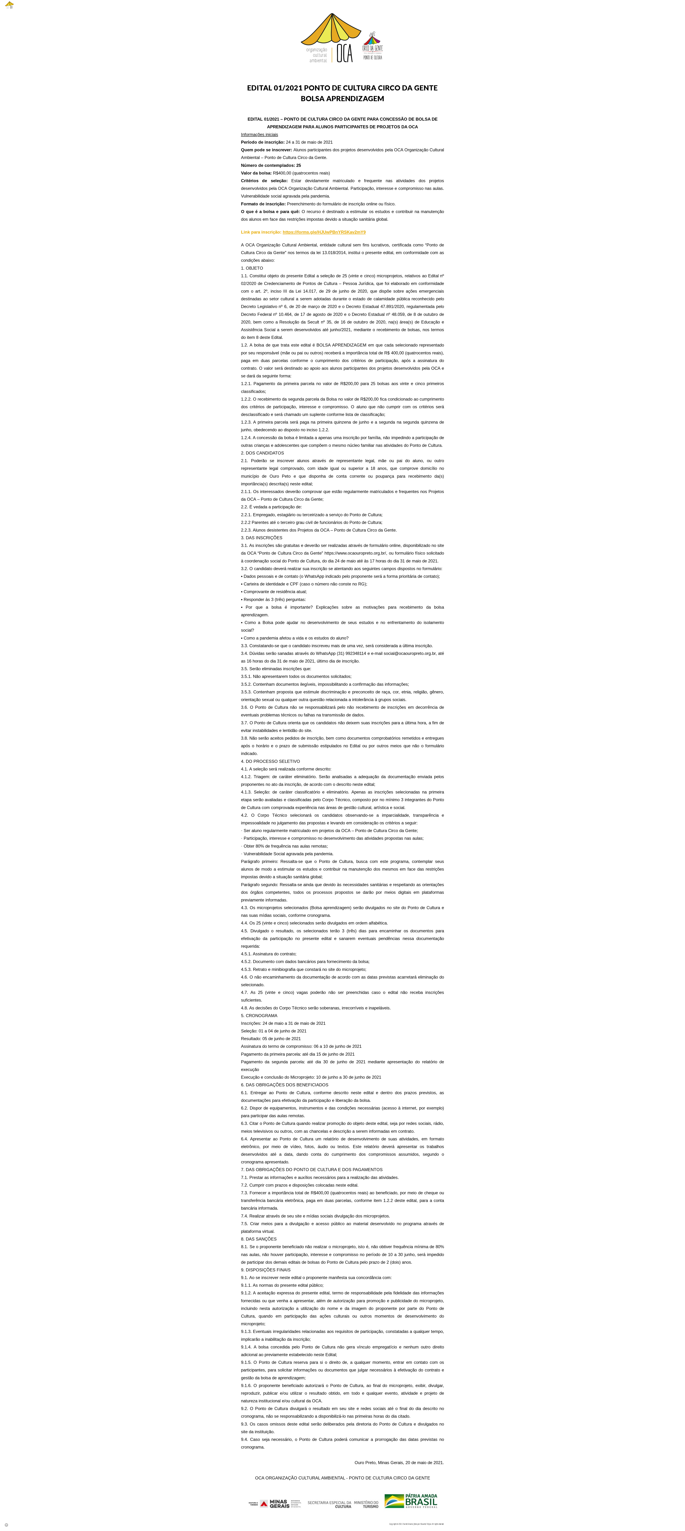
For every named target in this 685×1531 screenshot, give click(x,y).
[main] (342, 93)
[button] (6, 1524)
